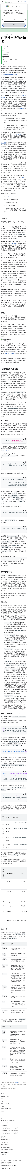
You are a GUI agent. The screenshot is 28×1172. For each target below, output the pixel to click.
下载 (2, 1101)
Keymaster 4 (12, 197)
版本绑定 (3, 143)
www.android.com (5, 1147)
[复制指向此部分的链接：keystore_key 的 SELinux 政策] (23, 713)
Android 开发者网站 (10, 353)
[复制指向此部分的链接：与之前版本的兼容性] (19, 369)
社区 (10, 1160)
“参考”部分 (5, 451)
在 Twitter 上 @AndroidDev (7, 1120)
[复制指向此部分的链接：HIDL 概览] (9, 421)
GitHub (3, 1111)
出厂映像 (3, 1106)
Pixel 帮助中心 (4, 1142)
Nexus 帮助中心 (5, 1144)
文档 (7, 34)
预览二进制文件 (5, 1104)
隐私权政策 (5, 1163)
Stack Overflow (5, 1152)
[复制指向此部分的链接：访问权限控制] (14, 572)
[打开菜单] (2, 2)
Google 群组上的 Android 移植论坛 (9, 1133)
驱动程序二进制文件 (6, 1109)
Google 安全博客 (5, 1125)
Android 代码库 (5, 1096)
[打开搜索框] (18, 2)
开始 (14, 24)
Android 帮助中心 (5, 1139)
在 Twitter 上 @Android (7, 1118)
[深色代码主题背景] (24, 439)
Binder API (14, 243)
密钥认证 (18, 134)
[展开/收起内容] (8, 47)
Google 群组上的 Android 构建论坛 (9, 1130)
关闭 (14, 19)
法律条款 (15, 1160)
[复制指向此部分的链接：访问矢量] (8, 929)
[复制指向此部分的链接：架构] (6, 313)
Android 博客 (4, 1123)
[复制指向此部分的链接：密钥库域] (8, 602)
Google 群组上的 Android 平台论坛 (9, 1128)
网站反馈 (11, 1163)
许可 (20, 1160)
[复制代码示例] (26, 439)
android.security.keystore (10, 74)
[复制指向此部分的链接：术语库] (8, 219)
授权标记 (22, 109)
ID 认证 (22, 177)
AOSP (2, 34)
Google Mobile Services (7, 1149)
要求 (2, 1099)
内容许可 (16, 1083)
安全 (11, 34)
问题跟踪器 (4, 1154)
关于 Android (4, 1160)
